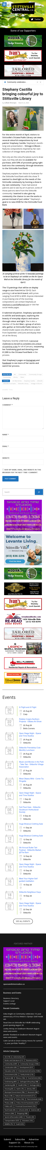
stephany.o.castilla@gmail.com (15, 304)
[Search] (39, 492)
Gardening (10, 1085)
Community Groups (35, 374)
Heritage (34, 1085)
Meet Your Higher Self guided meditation (28, 879)
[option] (24, 82)
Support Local (8, 1001)
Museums (33, 1092)
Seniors (9, 1113)
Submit (7, 1139)
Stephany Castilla (29, 381)
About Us (29, 1142)
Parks (20, 1099)
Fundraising (6, 377)
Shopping (22, 1113)
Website (5, 458)
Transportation (12, 1120)
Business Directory (11, 998)
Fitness (20, 1078)
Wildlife (9, 1124)
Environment (11, 1074)
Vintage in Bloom (36, 383)
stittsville (40, 381)
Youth (20, 1124)
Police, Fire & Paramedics (27, 1103)
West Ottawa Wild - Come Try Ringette (31, 779)
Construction (11, 1067)
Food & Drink (34, 1078)
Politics (8, 1106)
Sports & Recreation (14, 1117)
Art (15, 374)
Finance (9, 1078)
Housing (9, 1089)
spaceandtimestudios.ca (14, 984)
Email (5, 446)
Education (10, 1071)
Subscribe (20, 1139)
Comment (7, 405)
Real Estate (10, 1110)
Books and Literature (14, 1060)
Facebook (6, 363)
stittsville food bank (9, 383)
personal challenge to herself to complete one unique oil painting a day (21, 344)
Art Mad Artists (17, 381)
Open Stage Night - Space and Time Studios (30, 734)
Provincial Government (25, 1106)
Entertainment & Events (29, 1071)
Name (5, 434)
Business (31, 1060)
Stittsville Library (23, 383)
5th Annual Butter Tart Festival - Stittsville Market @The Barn (30, 850)
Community (22, 374)
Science (35, 1110)
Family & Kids (26, 1074)
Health (22, 1085)
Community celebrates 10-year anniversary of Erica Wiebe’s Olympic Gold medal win (23, 1016)
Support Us (14, 1142)
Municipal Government (15, 1092)
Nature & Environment (25, 1096)
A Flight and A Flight (27, 707)
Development (26, 1067)
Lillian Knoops (10, 102)
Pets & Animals (34, 1099)
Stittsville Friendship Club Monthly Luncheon (29, 748)
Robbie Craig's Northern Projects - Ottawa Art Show (30, 720)
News (22, 377)
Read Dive (7, 1022)
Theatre (30, 1117)
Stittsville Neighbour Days (30, 892)
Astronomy (18, 1057)
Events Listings (9, 1003)
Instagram (31, 360)
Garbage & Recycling (29, 1082)
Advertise (34, 1139)
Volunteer (27, 1120)
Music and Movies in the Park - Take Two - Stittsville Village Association (31, 764)
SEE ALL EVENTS (23, 921)
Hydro (20, 1089)
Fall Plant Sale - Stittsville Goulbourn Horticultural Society (29, 809)
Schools (23, 1110)
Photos (9, 1103)
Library (15, 377)
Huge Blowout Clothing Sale (31, 823)
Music (8, 1096)
